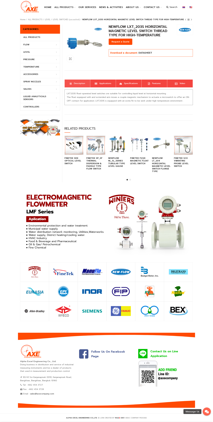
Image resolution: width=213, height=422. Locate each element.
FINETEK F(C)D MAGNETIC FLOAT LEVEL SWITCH (139, 161)
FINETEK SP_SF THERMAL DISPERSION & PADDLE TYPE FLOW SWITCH (94, 163)
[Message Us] (207, 411)
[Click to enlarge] (70, 58)
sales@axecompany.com (42, 393)
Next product (191, 19)
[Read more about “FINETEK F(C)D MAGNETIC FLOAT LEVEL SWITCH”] (147, 140)
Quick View (81, 147)
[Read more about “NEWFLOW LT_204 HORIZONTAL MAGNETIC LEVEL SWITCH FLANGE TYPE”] (168, 140)
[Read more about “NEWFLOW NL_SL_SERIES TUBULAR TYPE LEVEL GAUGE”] (125, 140)
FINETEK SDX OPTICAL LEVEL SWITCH (72, 161)
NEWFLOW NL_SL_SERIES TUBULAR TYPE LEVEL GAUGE (116, 162)
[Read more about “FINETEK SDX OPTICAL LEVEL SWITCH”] (81, 140)
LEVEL (47, 19)
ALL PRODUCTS (35, 19)
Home (23, 19)
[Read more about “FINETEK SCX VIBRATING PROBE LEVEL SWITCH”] (190, 140)
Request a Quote (120, 41)
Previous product (185, 19)
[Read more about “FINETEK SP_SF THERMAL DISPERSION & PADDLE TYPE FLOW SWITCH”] (103, 140)
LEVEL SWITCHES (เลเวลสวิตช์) (66, 19)
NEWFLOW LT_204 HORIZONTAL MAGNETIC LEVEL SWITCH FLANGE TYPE (161, 165)
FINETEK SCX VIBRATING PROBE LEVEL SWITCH (181, 162)
